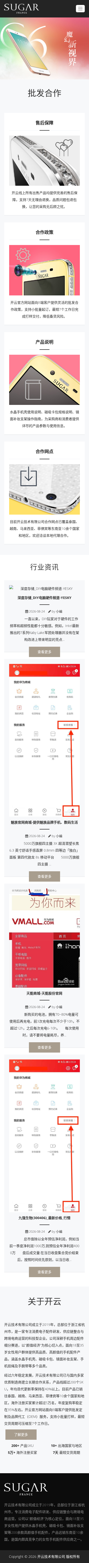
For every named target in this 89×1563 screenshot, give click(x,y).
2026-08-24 (36, 611)
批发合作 (44, 93)
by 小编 (56, 611)
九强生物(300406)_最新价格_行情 (44, 1217)
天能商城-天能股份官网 (44, 993)
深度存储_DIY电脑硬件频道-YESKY (44, 597)
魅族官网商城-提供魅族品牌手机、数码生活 (44, 822)
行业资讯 (44, 567)
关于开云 (44, 1301)
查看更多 (44, 651)
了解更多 (21, 1434)
